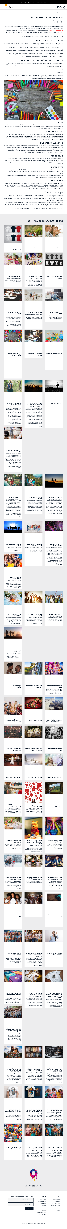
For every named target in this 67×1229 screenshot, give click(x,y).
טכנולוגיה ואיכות (42, 1198)
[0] (6, 7)
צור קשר (44, 1210)
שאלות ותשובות (42, 1207)
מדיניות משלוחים (42, 1201)
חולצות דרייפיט (42, 1214)
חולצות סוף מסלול (41, 1212)
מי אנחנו (44, 1196)
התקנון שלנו (43, 1199)
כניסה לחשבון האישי (55, 1205)
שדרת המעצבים (56, 1199)
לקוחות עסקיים (42, 1203)
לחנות (59, 1196)
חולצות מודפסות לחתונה (40, 1216)
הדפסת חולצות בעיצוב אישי (56, 30)
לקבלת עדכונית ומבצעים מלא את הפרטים (22, 1196)
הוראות (58, 1210)
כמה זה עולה (57, 1208)
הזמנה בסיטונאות (42, 1208)
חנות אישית (57, 1201)
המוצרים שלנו (57, 1207)
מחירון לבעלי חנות (56, 1203)
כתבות (61, 13)
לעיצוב (58, 1198)
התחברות (13, 7)
